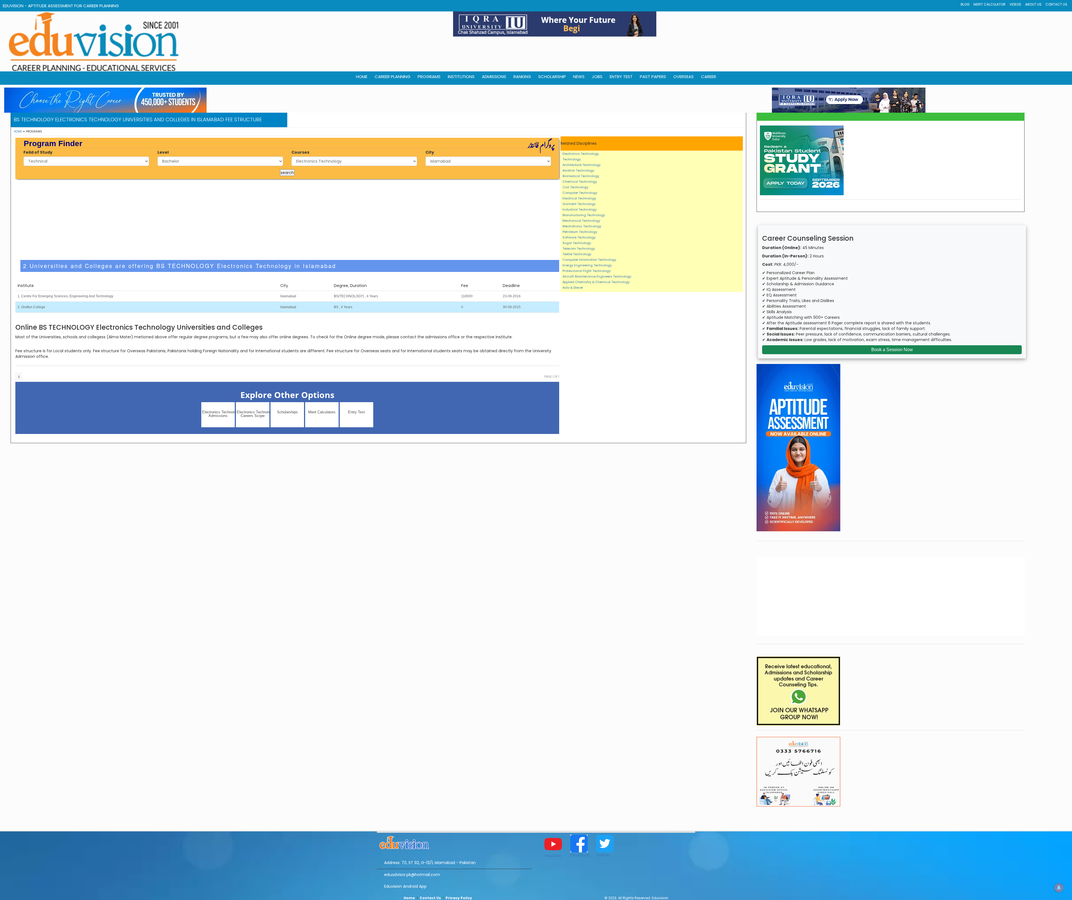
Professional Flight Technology (587, 271)
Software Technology (579, 237)
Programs (429, 76)
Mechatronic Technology (582, 226)
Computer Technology (580, 192)
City (429, 152)
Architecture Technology (581, 165)
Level (163, 152)
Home (18, 131)
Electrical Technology (579, 198)
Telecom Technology (579, 248)
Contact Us (1056, 4)
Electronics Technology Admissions (218, 414)
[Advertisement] (287, 219)
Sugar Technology (577, 243)
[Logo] (454, 842)
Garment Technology (579, 204)
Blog (965, 4)
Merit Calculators (322, 412)
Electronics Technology (581, 153)
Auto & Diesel (573, 287)
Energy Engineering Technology (587, 265)
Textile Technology (577, 254)
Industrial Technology (580, 209)
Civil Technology (575, 187)
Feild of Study (37, 152)
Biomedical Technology (581, 176)
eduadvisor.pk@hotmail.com (412, 874)
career (708, 76)
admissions (494, 76)
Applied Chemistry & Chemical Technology (596, 282)
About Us (1033, 4)
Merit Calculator (989, 4)
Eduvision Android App (405, 886)
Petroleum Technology (580, 232)
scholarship (552, 76)
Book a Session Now (892, 349)
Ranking (522, 76)
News (579, 76)
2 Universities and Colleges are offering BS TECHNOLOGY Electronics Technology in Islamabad (179, 266)
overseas (683, 76)
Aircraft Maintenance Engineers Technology (597, 276)
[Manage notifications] (1058, 887)
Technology (572, 159)
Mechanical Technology (581, 220)
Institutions (461, 76)
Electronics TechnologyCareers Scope (253, 414)
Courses (300, 152)
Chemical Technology (580, 181)
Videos (1015, 4)
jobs (597, 76)
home (361, 76)
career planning (392, 76)
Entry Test (621, 76)
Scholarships (287, 412)
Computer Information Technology (589, 259)
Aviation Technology (578, 170)
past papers (653, 76)
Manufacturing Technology (584, 215)
